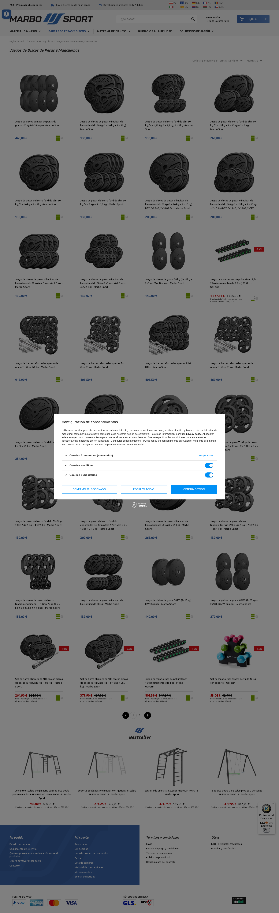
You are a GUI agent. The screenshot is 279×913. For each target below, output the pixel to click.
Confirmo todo (194, 489)
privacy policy (193, 433)
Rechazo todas (143, 489)
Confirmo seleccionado (89, 489)
